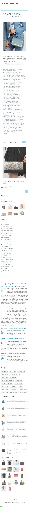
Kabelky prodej (6, 96)
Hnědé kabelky (4, 237)
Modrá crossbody (16, 112)
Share (4, 133)
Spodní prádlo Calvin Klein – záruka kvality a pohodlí (13, 286)
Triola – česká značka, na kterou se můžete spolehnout (13, 307)
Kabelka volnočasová (8, 86)
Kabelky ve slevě (6, 100)
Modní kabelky (17, 111)
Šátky (2, 272)
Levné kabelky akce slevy (8, 107)
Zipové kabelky (13, 131)
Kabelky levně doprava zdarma (10, 93)
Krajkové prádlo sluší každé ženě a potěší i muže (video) (13, 328)
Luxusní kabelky (4, 253)
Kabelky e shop (6, 91)
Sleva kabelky (13, 119)
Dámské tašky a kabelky (19, 78)
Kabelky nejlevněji (7, 94)
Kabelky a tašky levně (8, 87)
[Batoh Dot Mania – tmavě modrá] (3, 401)
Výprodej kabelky (7, 128)
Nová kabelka (6, 118)
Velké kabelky (4, 264)
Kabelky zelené (14, 101)
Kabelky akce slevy (7, 89)
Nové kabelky (13, 118)
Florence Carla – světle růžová (15, 428)
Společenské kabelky (6, 259)
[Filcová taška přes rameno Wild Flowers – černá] (3, 450)
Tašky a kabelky (6, 123)
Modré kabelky (12, 70)
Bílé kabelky (4, 232)
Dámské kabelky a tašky (8, 75)
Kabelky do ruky (4, 246)
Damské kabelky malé (8, 76)
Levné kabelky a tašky (15, 105)
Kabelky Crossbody (17, 69)
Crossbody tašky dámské (15, 72)
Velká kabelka (6, 124)
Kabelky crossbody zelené (18, 89)
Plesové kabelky (5, 257)
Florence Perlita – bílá (12, 442)
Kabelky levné (13, 91)
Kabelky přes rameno (6, 248)
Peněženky (3, 270)
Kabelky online (15, 94)
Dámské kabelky (14, 74)
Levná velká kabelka (7, 104)
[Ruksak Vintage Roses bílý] (3, 415)
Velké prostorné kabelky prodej (10, 126)
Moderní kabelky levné (8, 111)
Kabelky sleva (13, 96)
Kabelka (21, 80)
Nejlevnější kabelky (20, 116)
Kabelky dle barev (5, 230)
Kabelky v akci (16, 98)
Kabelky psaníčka (5, 250)
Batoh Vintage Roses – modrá (14, 407)
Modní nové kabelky (7, 112)
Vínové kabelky (4, 243)
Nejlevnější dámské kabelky (9, 116)
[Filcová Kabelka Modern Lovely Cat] (3, 436)
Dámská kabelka (6, 74)
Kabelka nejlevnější (7, 85)
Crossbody (7, 72)
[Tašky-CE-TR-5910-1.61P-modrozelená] (14, 36)
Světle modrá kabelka (8, 122)
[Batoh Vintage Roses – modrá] (3, 408)
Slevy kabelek (20, 119)
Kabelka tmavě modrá (17, 85)
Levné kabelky (6, 105)
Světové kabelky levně (18, 122)
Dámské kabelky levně (19, 75)
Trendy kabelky (20, 123)
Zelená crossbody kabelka (16, 130)
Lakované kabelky (5, 252)
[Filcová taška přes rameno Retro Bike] (3, 422)
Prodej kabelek (6, 119)
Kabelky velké (14, 100)
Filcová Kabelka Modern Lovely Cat (16, 435)
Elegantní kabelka (16, 79)
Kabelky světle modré (14, 97)
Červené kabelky (5, 235)
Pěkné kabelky (19, 118)
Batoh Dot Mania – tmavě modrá (15, 400)
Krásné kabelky (6, 102)
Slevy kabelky (6, 120)
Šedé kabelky (4, 241)
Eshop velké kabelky (14, 80)
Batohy (2, 223)
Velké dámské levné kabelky (16, 124)
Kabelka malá (6, 83)
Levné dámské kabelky (18, 104)
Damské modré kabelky (8, 78)
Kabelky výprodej (7, 101)
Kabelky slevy (20, 96)
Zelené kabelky (4, 244)
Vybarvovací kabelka (7, 127)
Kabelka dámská (19, 82)
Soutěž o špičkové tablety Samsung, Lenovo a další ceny (13, 353)
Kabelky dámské (6, 90)
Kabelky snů (5, 97)
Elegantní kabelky (8, 69)
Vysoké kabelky (6, 130)
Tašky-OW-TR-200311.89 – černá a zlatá (13, 181)
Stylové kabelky (13, 120)
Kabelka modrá (13, 83)
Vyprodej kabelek (17, 127)
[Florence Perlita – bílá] (3, 443)
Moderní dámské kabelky (8, 109)
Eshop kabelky (6, 80)
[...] (25, 303)
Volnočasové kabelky (6, 266)
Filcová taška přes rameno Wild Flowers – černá (17, 449)
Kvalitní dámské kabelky (15, 102)
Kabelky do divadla (15, 90)
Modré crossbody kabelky (9, 113)
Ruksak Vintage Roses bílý (13, 414)
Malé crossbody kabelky (8, 108)
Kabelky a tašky (16, 86)
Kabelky (3, 224)
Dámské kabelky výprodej (19, 76)
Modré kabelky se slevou (8, 115)
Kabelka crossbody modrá (9, 82)
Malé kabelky (6, 70)
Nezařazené (4, 268)
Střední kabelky (4, 263)
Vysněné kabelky (15, 128)
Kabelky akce (16, 87)
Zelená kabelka (6, 131)
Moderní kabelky (18, 109)
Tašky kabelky (14, 123)
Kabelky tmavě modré (8, 98)
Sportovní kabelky (5, 261)
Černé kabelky (4, 233)
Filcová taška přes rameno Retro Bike (16, 421)
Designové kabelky (7, 79)
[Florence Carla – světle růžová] (3, 429)
